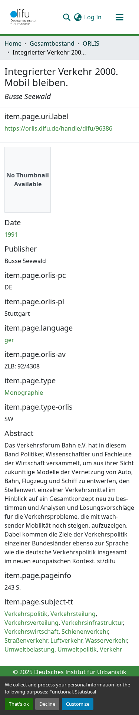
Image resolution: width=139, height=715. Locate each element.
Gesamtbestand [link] (52, 43)
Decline (47, 704)
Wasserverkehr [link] (106, 640)
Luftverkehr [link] (66, 640)
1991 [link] (11, 234)
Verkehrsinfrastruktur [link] (92, 623)
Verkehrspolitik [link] (25, 614)
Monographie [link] (23, 392)
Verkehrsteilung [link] (73, 614)
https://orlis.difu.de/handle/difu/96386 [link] (58, 128)
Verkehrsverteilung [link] (31, 623)
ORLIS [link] (91, 43)
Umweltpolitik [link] (77, 649)
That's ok (19, 704)
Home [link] (12, 43)
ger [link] (9, 340)
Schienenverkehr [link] (85, 631)
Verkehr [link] (111, 649)
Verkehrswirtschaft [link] (31, 631)
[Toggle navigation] (119, 17)
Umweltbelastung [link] (29, 649)
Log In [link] (93, 17)
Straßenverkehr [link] (25, 640)
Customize (77, 704)
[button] (23, 17)
